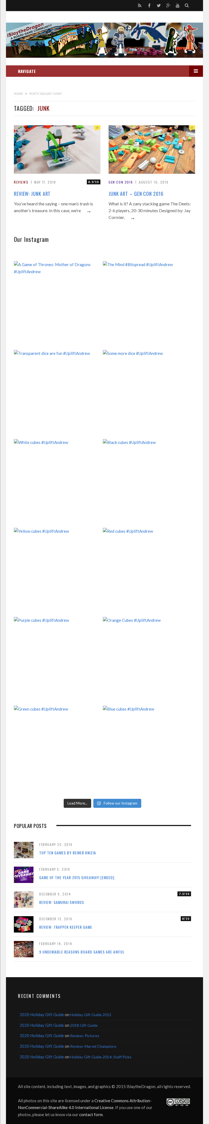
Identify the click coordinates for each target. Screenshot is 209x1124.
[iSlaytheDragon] (104, 40)
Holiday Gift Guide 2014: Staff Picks (100, 1057)
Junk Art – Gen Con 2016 (136, 193)
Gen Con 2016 (121, 182)
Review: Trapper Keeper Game (65, 927)
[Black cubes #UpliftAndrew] (147, 483)
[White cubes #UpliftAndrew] (58, 483)
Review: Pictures (84, 1035)
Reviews (21, 182)
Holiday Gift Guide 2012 (90, 1014)
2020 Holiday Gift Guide (42, 1014)
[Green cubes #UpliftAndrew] (58, 750)
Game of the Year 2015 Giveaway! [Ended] (76, 877)
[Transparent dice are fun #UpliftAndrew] (58, 394)
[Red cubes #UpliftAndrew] (147, 572)
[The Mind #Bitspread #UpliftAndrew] (147, 305)
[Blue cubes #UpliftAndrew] (147, 750)
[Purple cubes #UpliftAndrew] (58, 661)
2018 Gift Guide (84, 1025)
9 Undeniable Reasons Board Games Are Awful (82, 952)
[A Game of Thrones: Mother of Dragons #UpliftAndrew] (58, 305)
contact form (91, 1114)
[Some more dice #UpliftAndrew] (147, 394)
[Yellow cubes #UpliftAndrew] (58, 572)
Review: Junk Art (32, 193)
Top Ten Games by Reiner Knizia (67, 852)
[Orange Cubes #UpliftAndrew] (147, 661)
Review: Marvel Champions (93, 1046)
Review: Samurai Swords (61, 902)
